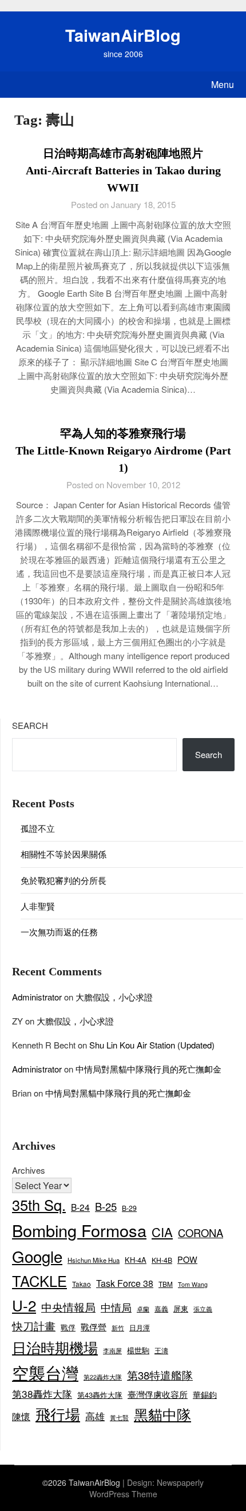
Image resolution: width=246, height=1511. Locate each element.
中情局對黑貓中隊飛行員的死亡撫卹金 (148, 1069)
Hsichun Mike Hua (94, 1260)
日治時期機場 (55, 1347)
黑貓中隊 (162, 1414)
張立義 (202, 1309)
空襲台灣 (45, 1372)
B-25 (106, 1206)
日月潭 (139, 1327)
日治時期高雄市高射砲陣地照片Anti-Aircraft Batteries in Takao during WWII (123, 170)
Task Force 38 (124, 1283)
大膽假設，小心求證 (114, 997)
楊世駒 (138, 1350)
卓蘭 (143, 1308)
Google (37, 1256)
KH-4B (162, 1260)
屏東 (180, 1308)
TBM (165, 1284)
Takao (81, 1284)
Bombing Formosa (79, 1230)
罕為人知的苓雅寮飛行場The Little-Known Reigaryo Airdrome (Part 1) (123, 450)
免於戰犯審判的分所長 (63, 880)
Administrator (37, 997)
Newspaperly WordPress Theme (146, 1488)
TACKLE (39, 1280)
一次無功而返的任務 (59, 932)
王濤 (161, 1350)
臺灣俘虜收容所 (158, 1394)
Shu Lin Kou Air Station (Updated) (152, 1045)
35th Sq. (39, 1204)
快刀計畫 (33, 1326)
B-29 (129, 1208)
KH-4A (135, 1259)
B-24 (80, 1207)
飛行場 (57, 1414)
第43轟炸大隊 (99, 1394)
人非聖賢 (38, 906)
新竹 (118, 1327)
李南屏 (112, 1350)
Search (30, 725)
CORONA (200, 1232)
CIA (162, 1232)
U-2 (24, 1304)
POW (187, 1259)
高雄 (95, 1416)
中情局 (116, 1306)
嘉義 (161, 1308)
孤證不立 (38, 828)
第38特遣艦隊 (160, 1375)
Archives (28, 1170)
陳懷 (21, 1416)
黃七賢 (119, 1417)
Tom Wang (193, 1284)
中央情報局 (68, 1306)
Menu (222, 84)
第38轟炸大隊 (42, 1393)
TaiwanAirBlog (123, 35)
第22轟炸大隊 (103, 1377)
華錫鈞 (205, 1394)
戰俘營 (93, 1327)
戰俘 (68, 1327)
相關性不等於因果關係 (63, 854)
